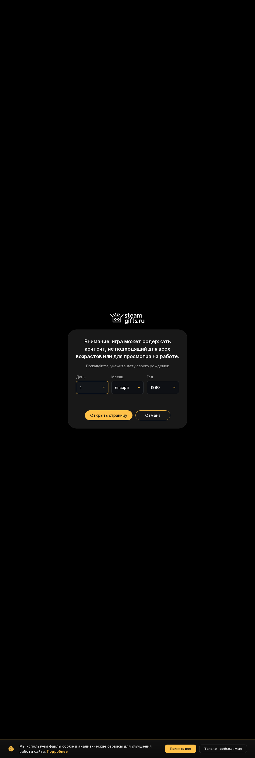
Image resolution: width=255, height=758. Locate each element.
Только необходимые (223, 749)
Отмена (153, 415)
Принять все (180, 749)
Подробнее (57, 751)
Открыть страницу (108, 415)
